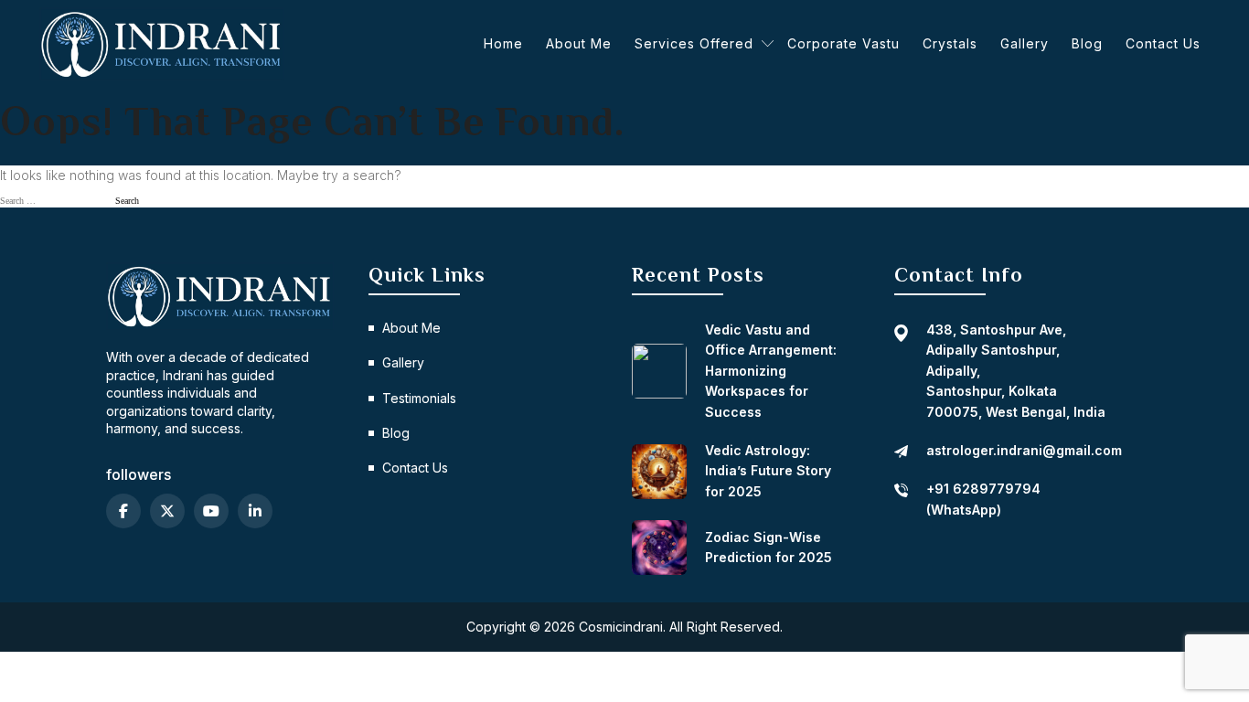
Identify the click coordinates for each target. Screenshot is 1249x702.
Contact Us (1163, 43)
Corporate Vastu (843, 43)
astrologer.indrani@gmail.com (1024, 450)
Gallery (1024, 43)
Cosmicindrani (621, 626)
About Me (579, 43)
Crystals (950, 43)
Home (503, 43)
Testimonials (419, 398)
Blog (1087, 43)
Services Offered (694, 43)
